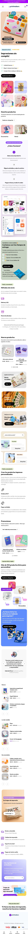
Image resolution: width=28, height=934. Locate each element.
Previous (3, 663)
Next (24, 663)
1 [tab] (11, 367)
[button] (8, 75)
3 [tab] (15, 555)
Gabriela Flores (9, 671)
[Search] (22, 435)
